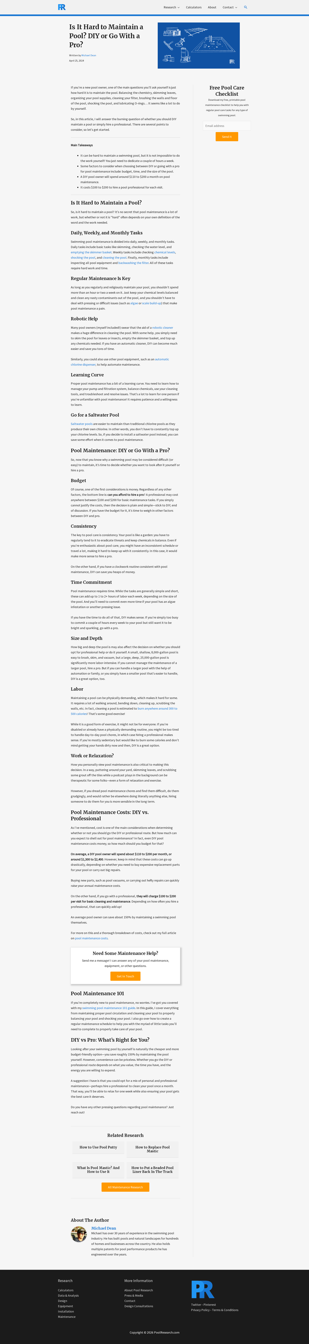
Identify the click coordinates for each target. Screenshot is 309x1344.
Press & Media (133, 1295)
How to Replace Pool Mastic (153, 1149)
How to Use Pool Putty (98, 1147)
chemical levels (164, 252)
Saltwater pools (82, 424)
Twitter (196, 1305)
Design (62, 1301)
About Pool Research (138, 1290)
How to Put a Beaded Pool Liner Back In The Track (152, 1170)
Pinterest (209, 1305)
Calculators (65, 1290)
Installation (66, 1311)
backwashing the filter (133, 263)
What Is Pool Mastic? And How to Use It (98, 1170)
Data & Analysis (68, 1295)
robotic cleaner (162, 327)
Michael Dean (88, 55)
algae (134, 303)
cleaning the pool (114, 257)
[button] (246, 7)
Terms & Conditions (225, 1310)
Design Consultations (138, 1306)
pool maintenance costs (91, 938)
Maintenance (66, 1317)
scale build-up (151, 303)
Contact (129, 1301)
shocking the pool (83, 257)
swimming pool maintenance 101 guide (108, 1008)
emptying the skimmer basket (91, 252)
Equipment (65, 1306)
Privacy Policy (200, 1310)
